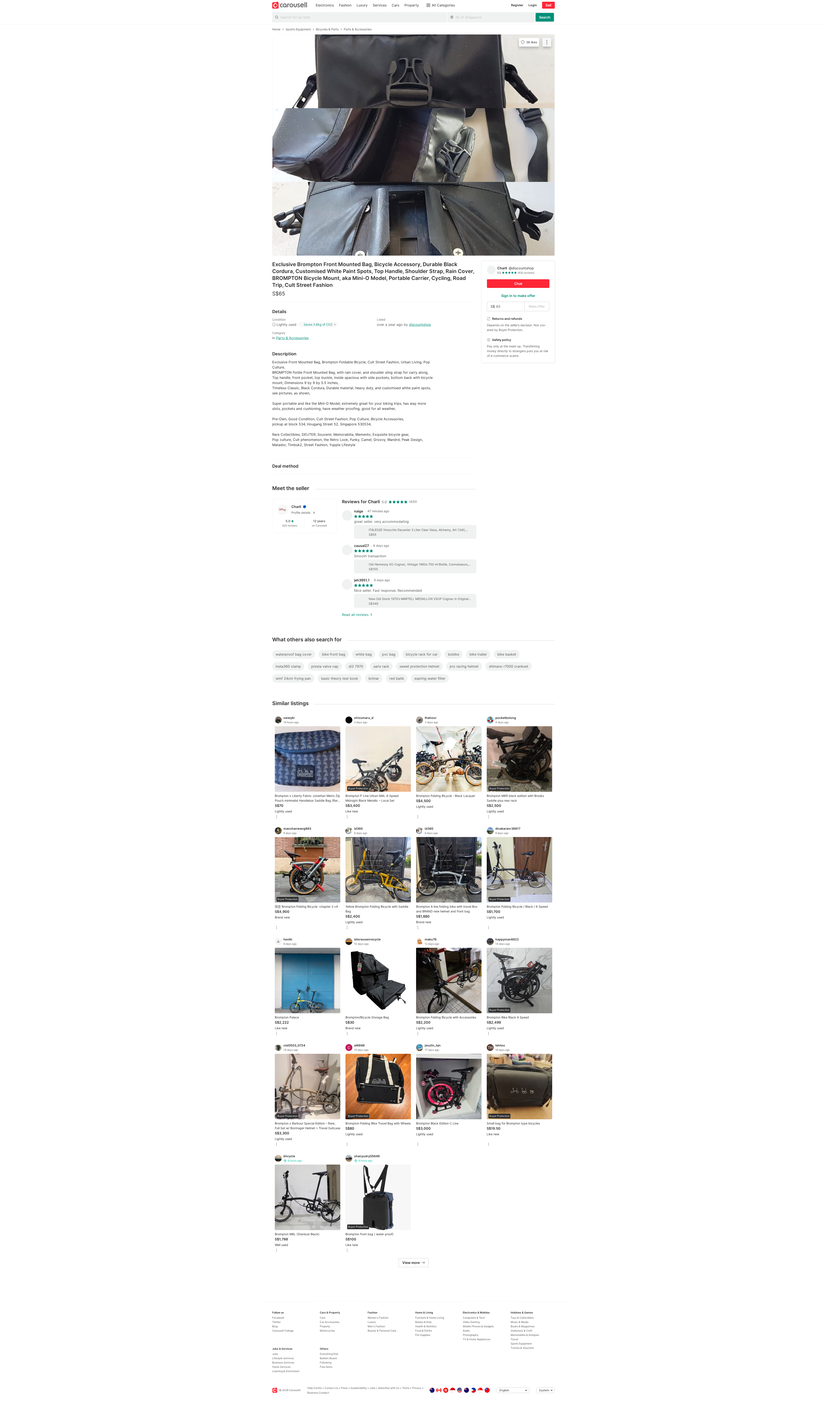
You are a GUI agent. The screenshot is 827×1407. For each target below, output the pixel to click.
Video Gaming (471, 1322)
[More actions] (547, 42)
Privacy (416, 1388)
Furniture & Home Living (429, 1317)
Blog (275, 1326)
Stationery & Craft (521, 1330)
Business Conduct (318, 1392)
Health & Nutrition (426, 1326)
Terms (405, 1388)
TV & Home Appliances (476, 1339)
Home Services (281, 1366)
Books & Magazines (523, 1326)
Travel (514, 1339)
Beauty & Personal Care (382, 1330)
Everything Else (329, 1353)
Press (344, 1388)
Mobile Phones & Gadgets (478, 1326)
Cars (322, 1317)
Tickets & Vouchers (522, 1347)
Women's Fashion (378, 1317)
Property (325, 1326)
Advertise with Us (388, 1388)
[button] (311, 512)
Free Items (326, 1366)
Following (325, 1362)
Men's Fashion (376, 1326)
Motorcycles (327, 1330)
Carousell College (283, 1330)
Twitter (276, 1322)
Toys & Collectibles (522, 1317)
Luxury (372, 1322)
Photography (470, 1335)
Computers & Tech (474, 1317)
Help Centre (314, 1388)
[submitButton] (545, 17)
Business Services (283, 1362)
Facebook (278, 1317)
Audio (466, 1330)
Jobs (275, 1353)
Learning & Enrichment (285, 1371)
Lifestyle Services (283, 1358)
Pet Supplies (422, 1335)
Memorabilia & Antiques (525, 1335)
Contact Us (331, 1388)
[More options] (276, 817)
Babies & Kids (423, 1322)
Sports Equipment (521, 1343)
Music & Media (520, 1322)
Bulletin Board (328, 1358)
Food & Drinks (423, 1330)
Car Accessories (329, 1322)
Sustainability (358, 1388)
